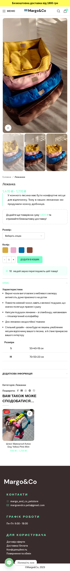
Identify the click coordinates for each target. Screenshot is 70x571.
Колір (5, 244)
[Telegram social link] (30, 390)
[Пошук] (58, 11)
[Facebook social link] (18, 390)
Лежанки (19, 176)
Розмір (6, 229)
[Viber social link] (34, 390)
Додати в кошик (29, 259)
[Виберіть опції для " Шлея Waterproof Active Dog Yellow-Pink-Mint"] (30, 413)
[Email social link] (22, 390)
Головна (7, 176)
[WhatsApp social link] (26, 390)
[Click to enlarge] (8, 128)
